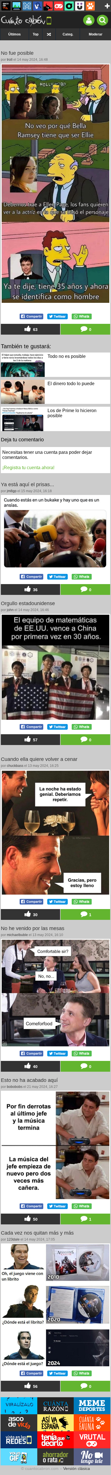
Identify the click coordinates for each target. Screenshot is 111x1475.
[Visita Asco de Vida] (19, 1422)
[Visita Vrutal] (92, 1439)
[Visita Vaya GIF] (19, 1456)
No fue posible (17, 53)
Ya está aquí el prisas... (27, 484)
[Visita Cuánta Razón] (55, 1405)
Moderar (95, 34)
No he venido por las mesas (32, 928)
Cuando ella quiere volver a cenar (39, 759)
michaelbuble (17, 935)
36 (35, 590)
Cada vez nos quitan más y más (37, 1233)
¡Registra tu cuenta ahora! (28, 467)
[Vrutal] (58, 6)
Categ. (68, 34)
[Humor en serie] (79, 6)
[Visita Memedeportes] (92, 1405)
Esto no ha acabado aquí (29, 1080)
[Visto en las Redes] (37, 6)
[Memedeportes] (27, 6)
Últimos (14, 34)
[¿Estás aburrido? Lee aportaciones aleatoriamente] (49, 34)
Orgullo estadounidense (28, 603)
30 (35, 915)
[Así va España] (48, 6)
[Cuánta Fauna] (90, 6)
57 (35, 740)
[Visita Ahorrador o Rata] (55, 1456)
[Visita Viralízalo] (19, 1405)
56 (35, 1386)
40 (35, 1066)
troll (10, 60)
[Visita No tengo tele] (92, 1456)
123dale (13, 1239)
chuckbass (15, 766)
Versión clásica (76, 1468)
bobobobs (14, 1087)
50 (35, 1219)
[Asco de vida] (6, 6)
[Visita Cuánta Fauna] (92, 1422)
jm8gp (12, 491)
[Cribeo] (69, 6)
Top (35, 34)
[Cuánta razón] (16, 6)
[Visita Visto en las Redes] (19, 1439)
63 (35, 329)
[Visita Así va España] (55, 1422)
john (10, 610)
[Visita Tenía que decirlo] (55, 1439)
